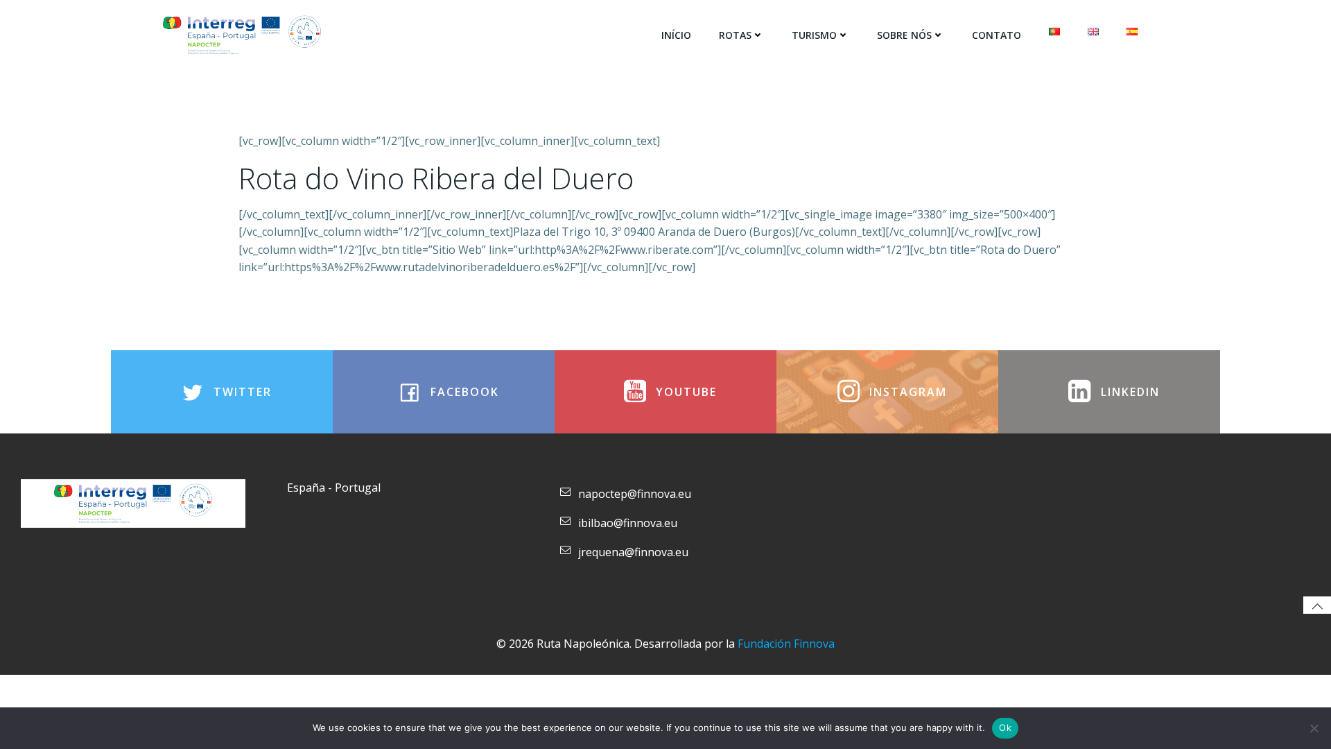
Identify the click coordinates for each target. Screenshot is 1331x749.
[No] (1314, 728)
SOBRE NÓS (904, 35)
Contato (996, 35)
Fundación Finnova (786, 643)
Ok (1005, 727)
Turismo (814, 35)
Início (676, 35)
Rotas (735, 35)
